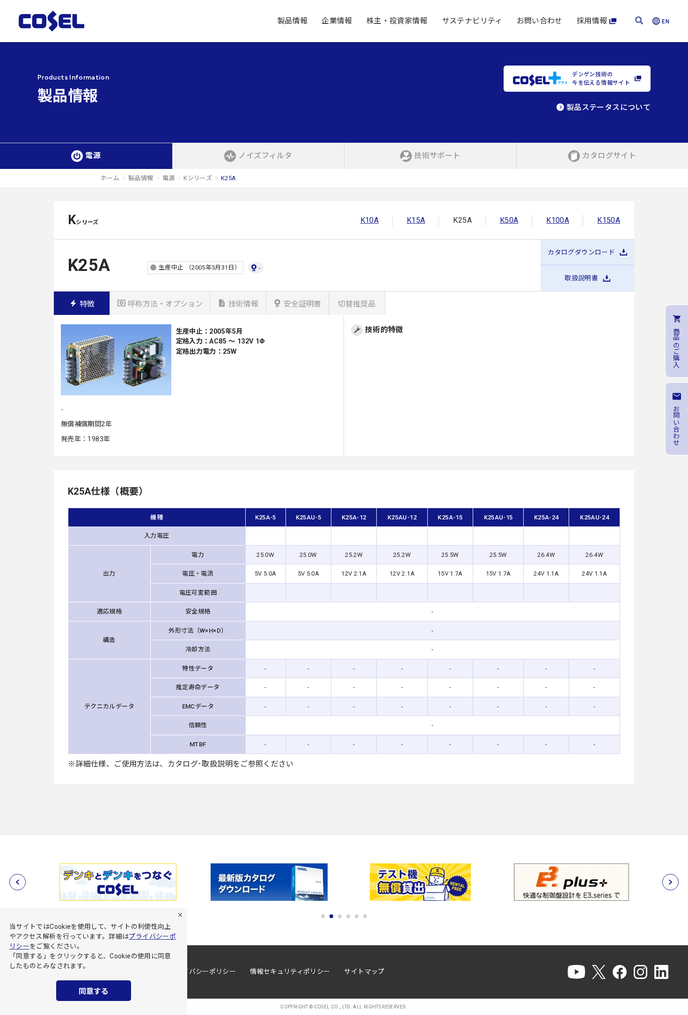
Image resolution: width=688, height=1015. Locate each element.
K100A (557, 220)
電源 (168, 178)
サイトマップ (364, 971)
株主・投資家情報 (397, 20)
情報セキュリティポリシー (290, 971)
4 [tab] (348, 916)
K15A (416, 220)
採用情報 (592, 20)
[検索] (639, 21)
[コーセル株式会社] (51, 21)
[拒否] (180, 915)
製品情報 (292, 20)
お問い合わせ (540, 20)
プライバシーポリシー (202, 971)
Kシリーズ (197, 178)
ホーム (110, 178)
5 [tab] (357, 916)
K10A (369, 220)
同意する (94, 991)
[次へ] (670, 882)
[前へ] (17, 882)
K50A (509, 220)
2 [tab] (331, 916)
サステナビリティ (472, 20)
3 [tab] (340, 916)
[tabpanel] (117, 882)
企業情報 (337, 20)
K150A (608, 220)
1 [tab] (323, 916)
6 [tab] (365, 916)
